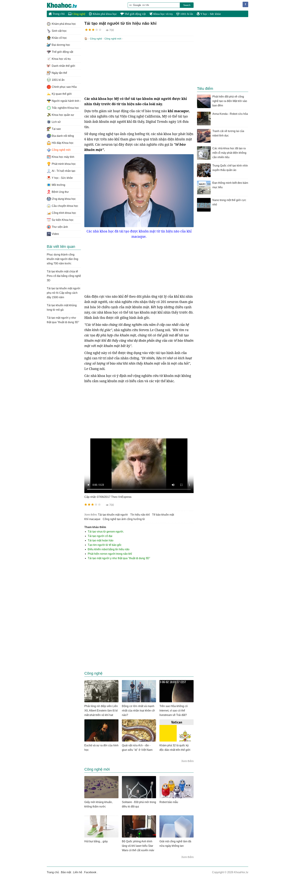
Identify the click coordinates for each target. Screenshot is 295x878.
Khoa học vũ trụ (163, 14)
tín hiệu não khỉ (140, 514)
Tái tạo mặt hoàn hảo (100, 540)
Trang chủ (58, 13)
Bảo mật (66, 872)
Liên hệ (77, 872)
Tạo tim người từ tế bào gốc (105, 544)
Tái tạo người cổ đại (100, 536)
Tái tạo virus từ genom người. (106, 531)
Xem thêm (187, 761)
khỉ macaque (92, 519)
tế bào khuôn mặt (163, 514)
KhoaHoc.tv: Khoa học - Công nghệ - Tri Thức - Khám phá (65, 5)
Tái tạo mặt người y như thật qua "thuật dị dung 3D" (119, 558)
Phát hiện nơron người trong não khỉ (110, 553)
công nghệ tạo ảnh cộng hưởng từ (124, 519)
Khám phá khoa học (104, 14)
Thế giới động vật (135, 14)
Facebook (90, 872)
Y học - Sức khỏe (210, 14)
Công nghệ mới (112, 38)
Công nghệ (78, 14)
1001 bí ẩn (186, 14)
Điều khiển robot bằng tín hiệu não (108, 549)
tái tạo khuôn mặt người (113, 514)
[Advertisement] (139, 69)
